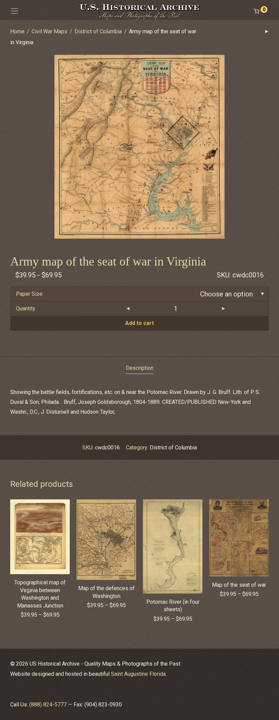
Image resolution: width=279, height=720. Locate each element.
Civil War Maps (49, 31)
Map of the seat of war (239, 585)
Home (17, 31)
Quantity (25, 308)
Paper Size (29, 294)
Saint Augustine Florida (138, 674)
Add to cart (139, 323)
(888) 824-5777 (48, 704)
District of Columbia (98, 31)
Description (139, 368)
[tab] (139, 368)
